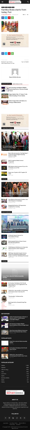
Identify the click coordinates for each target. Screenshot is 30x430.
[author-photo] (15, 75)
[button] (2, 2)
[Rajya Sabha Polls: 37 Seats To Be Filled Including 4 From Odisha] (4, 95)
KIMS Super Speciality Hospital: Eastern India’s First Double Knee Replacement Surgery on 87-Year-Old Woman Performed (18, 254)
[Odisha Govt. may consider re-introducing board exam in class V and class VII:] (4, 292)
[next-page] (4, 107)
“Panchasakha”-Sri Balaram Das (15, 296)
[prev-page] (2, 107)
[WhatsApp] (12, 17)
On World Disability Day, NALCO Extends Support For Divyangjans (13, 146)
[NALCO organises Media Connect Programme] (4, 162)
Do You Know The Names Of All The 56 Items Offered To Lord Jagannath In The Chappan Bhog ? (17, 284)
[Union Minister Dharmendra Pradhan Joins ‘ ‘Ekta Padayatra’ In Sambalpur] (4, 201)
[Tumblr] (20, 418)
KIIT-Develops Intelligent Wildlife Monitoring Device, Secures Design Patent (18, 89)
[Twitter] (6, 17)
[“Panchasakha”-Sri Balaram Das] (4, 299)
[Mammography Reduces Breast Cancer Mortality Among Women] (4, 243)
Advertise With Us (22, 423)
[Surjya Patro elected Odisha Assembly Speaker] (15, 272)
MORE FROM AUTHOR (17, 84)
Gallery (6, 5)
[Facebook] (2, 17)
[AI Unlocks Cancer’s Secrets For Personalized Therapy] (4, 237)
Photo (13, 7)
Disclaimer (18, 424)
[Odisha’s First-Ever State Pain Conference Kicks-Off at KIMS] (15, 224)
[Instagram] (9, 418)
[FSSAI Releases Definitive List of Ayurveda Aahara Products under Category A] (4, 249)
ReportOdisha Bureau (7, 14)
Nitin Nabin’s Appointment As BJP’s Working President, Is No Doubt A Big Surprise (15, 193)
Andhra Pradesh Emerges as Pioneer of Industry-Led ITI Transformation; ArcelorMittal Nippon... (18, 318)
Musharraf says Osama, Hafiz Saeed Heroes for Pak (7, 62)
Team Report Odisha (14, 423)
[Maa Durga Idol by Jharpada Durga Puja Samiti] (4, 306)
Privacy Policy (12, 424)
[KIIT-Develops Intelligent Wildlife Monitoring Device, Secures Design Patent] (4, 89)
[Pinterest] (9, 17)
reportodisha (5, 423)
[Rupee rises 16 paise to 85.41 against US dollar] (4, 174)
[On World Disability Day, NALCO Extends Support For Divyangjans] (15, 141)
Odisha (9, 7)
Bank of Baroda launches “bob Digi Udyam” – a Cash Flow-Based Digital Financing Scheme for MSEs (18, 155)
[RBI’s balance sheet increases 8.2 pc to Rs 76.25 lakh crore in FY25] (4, 168)
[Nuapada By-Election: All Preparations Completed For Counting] (4, 207)
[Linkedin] (13, 418)
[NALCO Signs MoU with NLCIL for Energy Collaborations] (4, 102)
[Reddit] (16, 418)
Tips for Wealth (25, 62)
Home (2, 5)
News (6, 7)
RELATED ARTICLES (6, 84)
